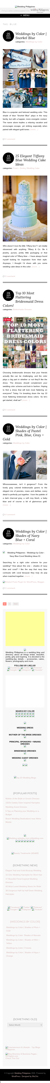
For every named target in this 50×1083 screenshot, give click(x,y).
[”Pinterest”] (36, 668)
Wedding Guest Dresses (16, 807)
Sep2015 (8, 159)
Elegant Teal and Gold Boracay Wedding (23, 870)
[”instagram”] (25, 670)
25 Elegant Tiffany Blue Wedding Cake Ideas (30, 160)
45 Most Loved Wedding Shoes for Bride (23, 886)
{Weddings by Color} (25, 921)
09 (8, 293)
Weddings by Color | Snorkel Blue (31, 36)
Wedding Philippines (22, 1073)
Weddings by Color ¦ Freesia (18, 948)
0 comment (10, 139)
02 (8, 426)
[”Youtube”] (37, 670)
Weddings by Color (34, 42)
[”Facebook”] (14, 668)
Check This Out (12, 1058)
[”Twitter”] (25, 668)
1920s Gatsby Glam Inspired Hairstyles (23, 803)
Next (15, 604)
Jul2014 (8, 430)
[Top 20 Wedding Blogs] (25, 778)
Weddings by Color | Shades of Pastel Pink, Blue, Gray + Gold (25, 433)
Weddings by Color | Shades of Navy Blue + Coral (31, 535)
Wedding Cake (33, 168)
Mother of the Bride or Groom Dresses (22, 798)
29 (8, 531)
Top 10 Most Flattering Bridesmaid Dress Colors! (23, 299)
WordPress (16, 1076)
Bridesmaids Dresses (22, 309)
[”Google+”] (12, 670)
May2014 (8, 535)
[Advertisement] (25, 72)
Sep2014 (8, 296)
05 (8, 33)
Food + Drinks (19, 168)
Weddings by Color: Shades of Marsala (23, 935)
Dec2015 (8, 37)
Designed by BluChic (30, 1076)
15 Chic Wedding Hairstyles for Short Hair (24, 875)
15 (8, 155)
